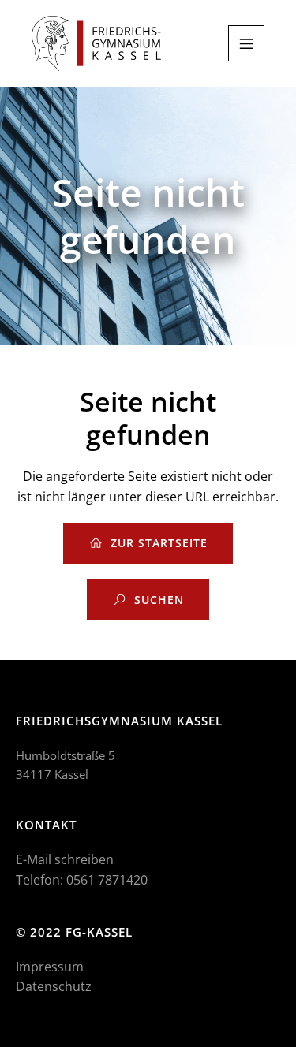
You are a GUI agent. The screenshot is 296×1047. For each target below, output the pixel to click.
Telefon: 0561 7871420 (82, 880)
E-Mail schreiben (65, 859)
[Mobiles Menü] (246, 43)
